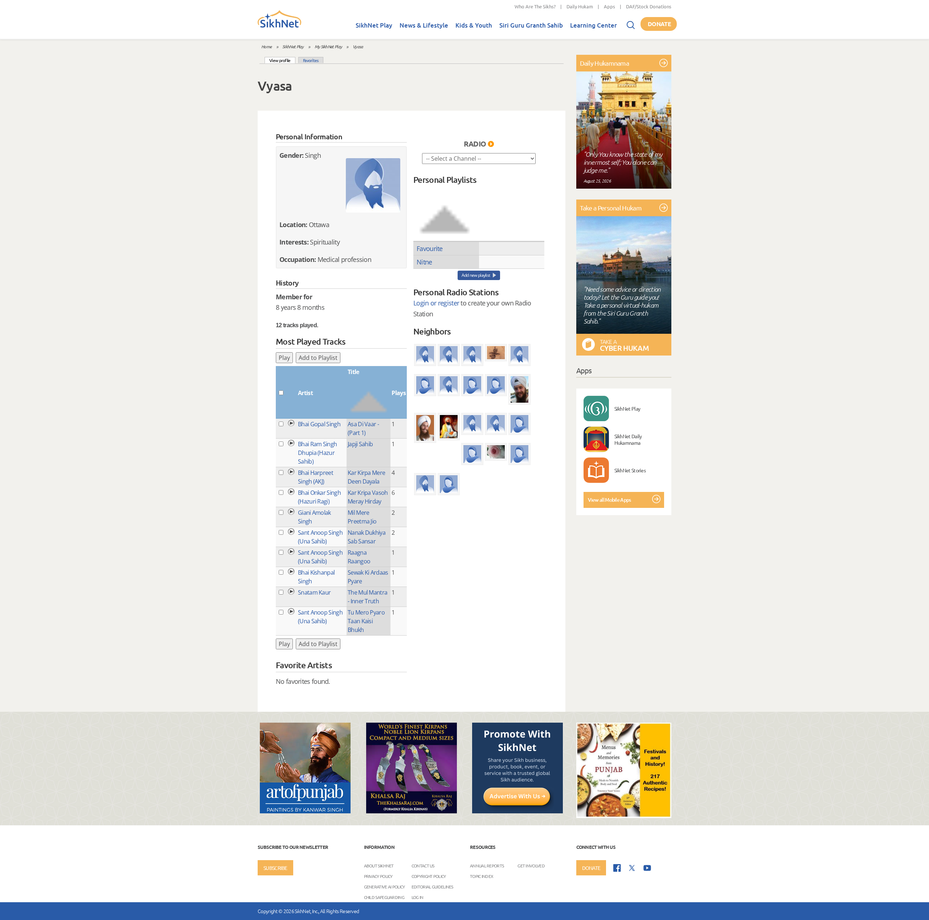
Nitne (424, 262)
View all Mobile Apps (609, 499)
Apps (609, 6)
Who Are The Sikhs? (535, 6)
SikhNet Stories (630, 470)
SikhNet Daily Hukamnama (628, 439)
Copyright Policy (429, 876)
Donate (659, 24)
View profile (282, 60)
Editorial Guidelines (432, 887)
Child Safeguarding (384, 897)
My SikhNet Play (328, 46)
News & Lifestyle (424, 25)
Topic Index (481, 876)
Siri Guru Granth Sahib (531, 25)
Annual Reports (487, 865)
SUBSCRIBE (275, 867)
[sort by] (444, 212)
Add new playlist (476, 275)
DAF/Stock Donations (648, 6)
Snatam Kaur (314, 592)
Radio (475, 143)
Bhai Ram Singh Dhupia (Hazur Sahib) (317, 452)
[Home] (279, 26)
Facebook (617, 868)
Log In (417, 897)
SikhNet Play (374, 25)
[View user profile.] (373, 185)
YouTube (647, 868)
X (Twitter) (632, 868)
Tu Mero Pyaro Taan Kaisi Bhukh (366, 621)
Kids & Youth (473, 25)
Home (266, 46)
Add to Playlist (318, 358)
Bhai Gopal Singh (319, 424)
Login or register (436, 303)
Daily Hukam (579, 6)
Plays (399, 393)
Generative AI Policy (384, 887)
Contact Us (423, 865)
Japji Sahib (360, 444)
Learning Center (593, 25)
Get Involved (531, 865)
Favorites (311, 60)
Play (284, 358)
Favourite (430, 248)
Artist (305, 393)
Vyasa (358, 46)
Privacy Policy (378, 876)
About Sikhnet (379, 865)
